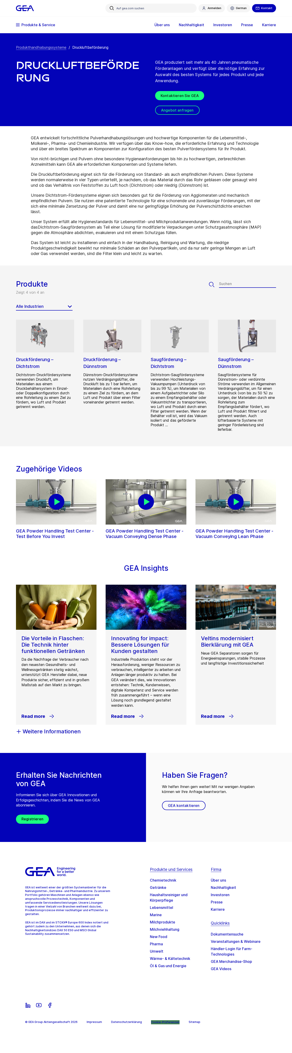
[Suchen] (214, 284)
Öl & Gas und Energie (168, 966)
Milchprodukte (162, 922)
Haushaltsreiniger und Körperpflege (169, 897)
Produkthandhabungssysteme (41, 47)
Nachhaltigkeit (223, 887)
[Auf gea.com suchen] (112, 8)
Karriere (218, 909)
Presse (217, 902)
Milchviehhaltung (164, 929)
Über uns (218, 880)
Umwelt (156, 951)
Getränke (158, 887)
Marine (156, 915)
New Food (158, 936)
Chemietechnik (163, 880)
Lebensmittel (161, 907)
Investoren (220, 894)
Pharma (156, 944)
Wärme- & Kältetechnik (170, 958)
